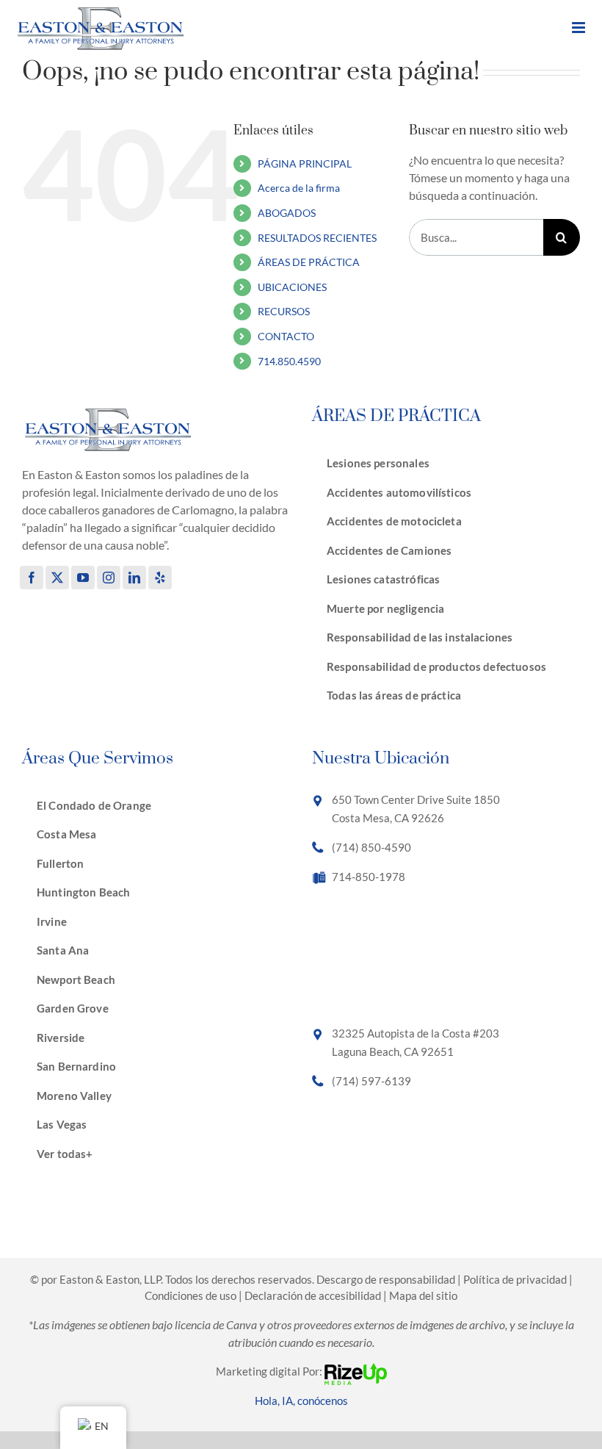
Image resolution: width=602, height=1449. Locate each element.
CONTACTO (286, 336)
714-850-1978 (368, 876)
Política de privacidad (515, 1279)
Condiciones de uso (190, 1295)
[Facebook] (31, 577)
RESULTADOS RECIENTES (317, 237)
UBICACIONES (292, 287)
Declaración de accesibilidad (312, 1295)
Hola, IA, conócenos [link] (301, 1400)
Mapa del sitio (423, 1295)
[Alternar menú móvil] (579, 27)
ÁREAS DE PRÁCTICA (309, 262)
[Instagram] (108, 577)
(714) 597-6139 (371, 1080)
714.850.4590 (289, 361)
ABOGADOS (287, 212)
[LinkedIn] (134, 577)
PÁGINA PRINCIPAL (305, 163)
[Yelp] (160, 577)
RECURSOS (284, 311)
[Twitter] (57, 577)
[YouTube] (83, 577)
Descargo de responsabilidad (385, 1279)
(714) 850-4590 (371, 847)
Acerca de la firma (299, 187)
